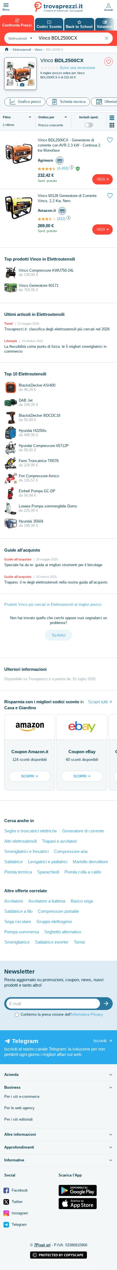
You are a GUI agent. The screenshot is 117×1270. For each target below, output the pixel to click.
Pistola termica (18, 871)
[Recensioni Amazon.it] (47, 219)
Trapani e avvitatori (59, 841)
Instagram (19, 1213)
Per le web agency (19, 1108)
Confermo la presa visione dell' (62, 1014)
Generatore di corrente (83, 830)
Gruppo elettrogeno (54, 921)
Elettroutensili (22, 49)
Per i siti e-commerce (21, 1096)
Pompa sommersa (21, 931)
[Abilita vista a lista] (112, 117)
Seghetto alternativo (62, 931)
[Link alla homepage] (6, 49)
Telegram (19, 1224)
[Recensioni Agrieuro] (47, 168)
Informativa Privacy (87, 1014)
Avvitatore (13, 901)
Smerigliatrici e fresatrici (26, 851)
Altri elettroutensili (20, 841)
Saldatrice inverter (51, 942)
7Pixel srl (42, 1245)
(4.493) (62, 168)
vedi (101, 179)
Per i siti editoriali (18, 1119)
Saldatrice (13, 861)
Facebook (19, 1190)
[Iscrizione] (107, 1003)
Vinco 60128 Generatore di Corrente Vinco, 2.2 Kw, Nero (67, 198)
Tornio (79, 942)
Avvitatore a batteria (46, 901)
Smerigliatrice (17, 942)
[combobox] (19, 38)
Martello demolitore (90, 861)
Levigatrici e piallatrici (47, 861)
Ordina (46, 117)
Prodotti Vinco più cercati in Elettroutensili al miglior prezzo (52, 604)
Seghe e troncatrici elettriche (30, 830)
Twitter (16, 1202)
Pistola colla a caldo (82, 871)
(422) (61, 219)
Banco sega (82, 901)
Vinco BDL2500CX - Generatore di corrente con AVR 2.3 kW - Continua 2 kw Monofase (69, 145)
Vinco (38, 49)
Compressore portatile (58, 911)
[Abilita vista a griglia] (112, 125)
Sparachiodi (48, 871)
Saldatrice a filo (18, 911)
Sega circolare (17, 921)
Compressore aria (70, 851)
